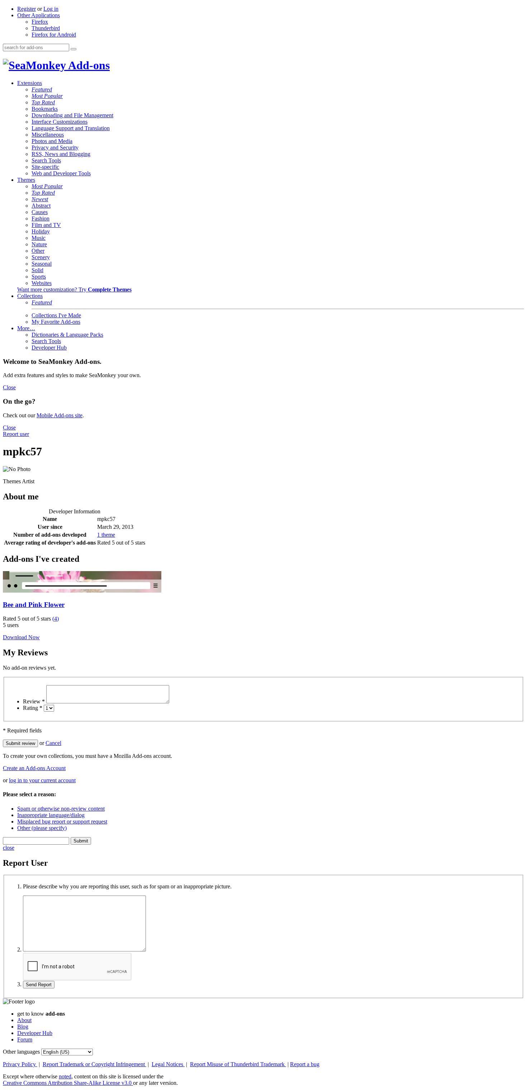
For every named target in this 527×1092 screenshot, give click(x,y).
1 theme (106, 535)
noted (65, 1076)
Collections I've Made (56, 315)
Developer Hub (49, 348)
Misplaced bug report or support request (62, 821)
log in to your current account (42, 780)
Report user (16, 434)
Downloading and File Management (72, 115)
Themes (26, 180)
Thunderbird (46, 28)
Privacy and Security (55, 147)
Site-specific (45, 167)
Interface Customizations (59, 122)
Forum (24, 1039)
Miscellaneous (48, 135)
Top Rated (43, 102)
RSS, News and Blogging (61, 154)
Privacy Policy (20, 1064)
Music (39, 238)
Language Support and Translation (71, 128)
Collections (30, 296)
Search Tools (46, 160)
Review (34, 701)
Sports (39, 277)
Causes (40, 212)
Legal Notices (168, 1064)
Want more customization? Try (74, 289)
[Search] (73, 49)
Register (26, 9)
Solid (37, 270)
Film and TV (46, 225)
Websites (42, 283)
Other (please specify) (42, 828)
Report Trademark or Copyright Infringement (94, 1064)
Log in (50, 9)
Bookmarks (45, 109)
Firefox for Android (54, 35)
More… (26, 328)
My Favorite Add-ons (56, 322)
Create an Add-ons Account (34, 768)
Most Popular (47, 96)
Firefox (40, 22)
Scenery (41, 257)
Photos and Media (52, 141)
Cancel (53, 743)
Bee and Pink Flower (34, 604)
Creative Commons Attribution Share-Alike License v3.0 (68, 1083)
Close (9, 387)
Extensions (29, 83)
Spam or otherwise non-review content (61, 809)
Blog (22, 1027)
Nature (39, 244)
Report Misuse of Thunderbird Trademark (238, 1064)
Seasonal (42, 264)
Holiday (41, 231)
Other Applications (38, 15)
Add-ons (88, 65)
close (8, 848)
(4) (55, 619)
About (24, 1020)
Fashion (40, 218)
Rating (32, 708)
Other (38, 251)
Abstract (41, 206)
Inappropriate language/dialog (51, 815)
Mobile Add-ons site (59, 415)
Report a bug (304, 1064)
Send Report (39, 984)
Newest (40, 199)
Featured (42, 89)
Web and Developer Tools (61, 173)
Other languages (21, 1052)
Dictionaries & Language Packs (67, 335)
